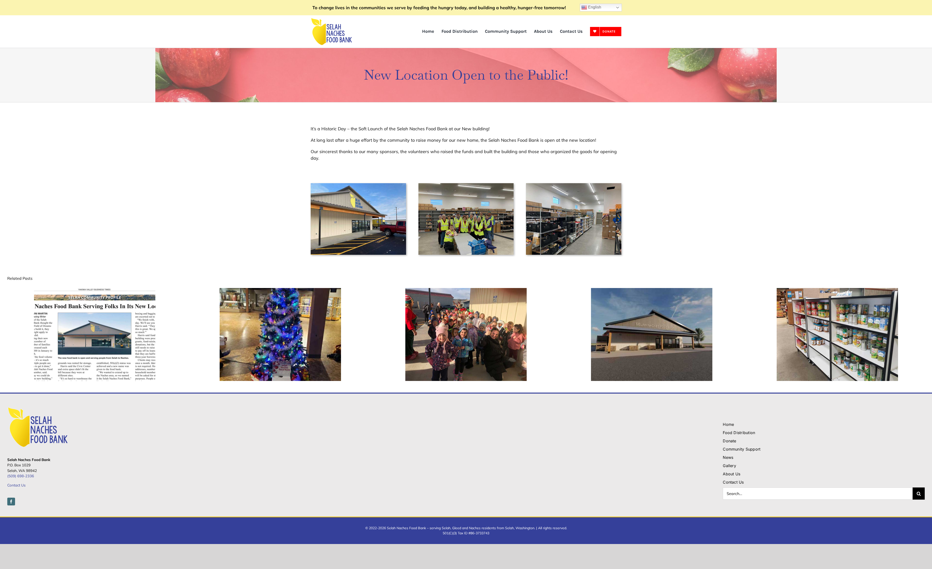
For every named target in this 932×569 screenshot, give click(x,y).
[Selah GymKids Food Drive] (466, 291)
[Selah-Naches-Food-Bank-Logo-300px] (331, 20)
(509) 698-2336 (20, 476)
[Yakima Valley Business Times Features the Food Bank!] (94, 291)
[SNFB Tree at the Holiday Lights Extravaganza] (280, 291)
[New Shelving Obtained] (837, 291)
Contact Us (16, 485)
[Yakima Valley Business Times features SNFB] (651, 291)
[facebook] (11, 501)
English (594, 7)
